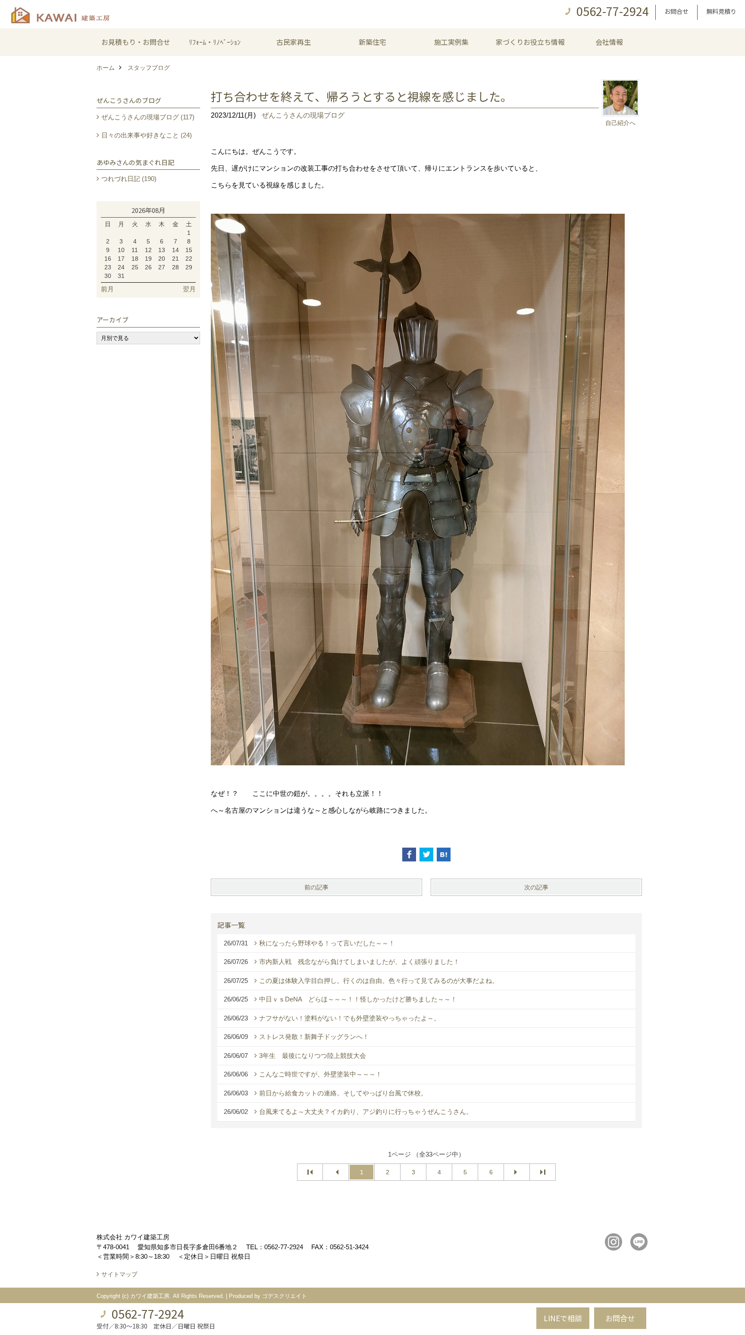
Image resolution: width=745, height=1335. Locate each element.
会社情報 (609, 42)
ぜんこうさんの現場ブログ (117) (147, 117)
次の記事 (536, 887)
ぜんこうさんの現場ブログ (303, 115)
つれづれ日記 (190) (129, 178)
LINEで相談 (563, 1318)
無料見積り (721, 11)
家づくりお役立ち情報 (530, 42)
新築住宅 (372, 42)
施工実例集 (451, 42)
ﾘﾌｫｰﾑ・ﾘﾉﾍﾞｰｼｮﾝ (215, 42)
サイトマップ (119, 1274)
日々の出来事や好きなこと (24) (146, 135)
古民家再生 (293, 42)
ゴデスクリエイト (284, 1296)
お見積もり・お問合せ (135, 42)
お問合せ (676, 11)
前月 (107, 289)
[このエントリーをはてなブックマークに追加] (444, 854)
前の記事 (316, 887)
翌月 (189, 289)
